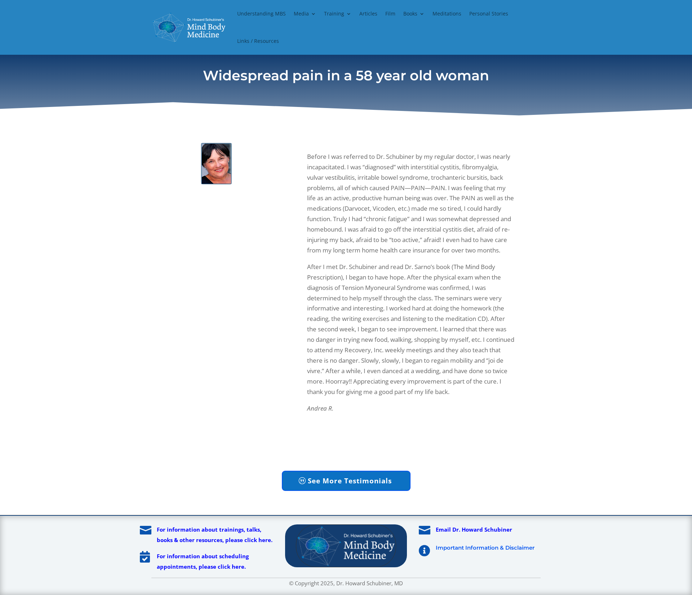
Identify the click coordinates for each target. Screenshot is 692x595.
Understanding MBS (261, 13)
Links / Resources (258, 40)
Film (390, 13)
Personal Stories (488, 13)
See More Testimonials (350, 481)
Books (410, 13)
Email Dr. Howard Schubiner (474, 529)
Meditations (446, 13)
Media (301, 13)
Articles (368, 13)
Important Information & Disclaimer (485, 547)
